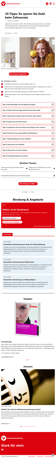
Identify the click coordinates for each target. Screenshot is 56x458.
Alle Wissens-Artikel (27, 184)
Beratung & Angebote (18, 74)
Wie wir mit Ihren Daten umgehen (43, 226)
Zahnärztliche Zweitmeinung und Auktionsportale (15, 175)
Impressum (40, 456)
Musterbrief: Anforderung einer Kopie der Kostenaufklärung (24, 244)
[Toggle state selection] (50, 3)
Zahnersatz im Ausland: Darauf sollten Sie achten (12, 168)
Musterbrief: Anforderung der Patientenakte (19, 262)
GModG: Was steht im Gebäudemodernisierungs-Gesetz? (20, 409)
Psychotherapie (6, 342)
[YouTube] (2, 449)
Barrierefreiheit (49, 456)
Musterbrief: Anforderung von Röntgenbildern (20, 280)
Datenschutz (31, 456)
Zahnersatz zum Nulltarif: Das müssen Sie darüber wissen (40, 168)
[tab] (22, 426)
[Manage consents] (53, 455)
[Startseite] (10, 3)
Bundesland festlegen (11, 222)
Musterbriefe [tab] (7, 234)
